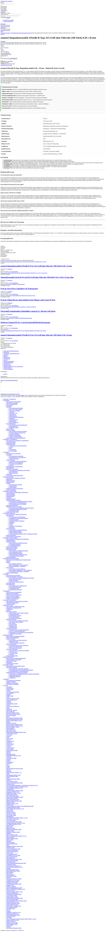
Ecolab (8, 767)
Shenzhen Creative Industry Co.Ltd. (14, 891)
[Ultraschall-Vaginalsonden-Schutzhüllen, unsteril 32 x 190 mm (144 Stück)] (18, 306)
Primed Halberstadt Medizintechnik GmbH (16, 863)
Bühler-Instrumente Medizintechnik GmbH (16, 732)
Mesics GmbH (9, 839)
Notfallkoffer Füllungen (14, 676)
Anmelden (8, 17)
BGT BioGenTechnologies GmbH (14, 718)
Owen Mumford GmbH (11, 854)
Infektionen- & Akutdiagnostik (16, 462)
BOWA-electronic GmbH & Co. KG (14, 725)
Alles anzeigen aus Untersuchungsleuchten (19, 629)
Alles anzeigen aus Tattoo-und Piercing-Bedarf (17, 601)
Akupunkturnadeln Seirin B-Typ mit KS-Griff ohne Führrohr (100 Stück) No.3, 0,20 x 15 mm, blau (37, 277)
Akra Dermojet (9, 693)
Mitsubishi (8, 841)
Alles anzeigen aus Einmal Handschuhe (18, 425)
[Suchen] (1, 5)
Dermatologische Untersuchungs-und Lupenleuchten (21, 632)
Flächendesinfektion (11, 498)
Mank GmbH (9, 826)
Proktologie (11, 527)
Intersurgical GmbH (10, 812)
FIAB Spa (8, 780)
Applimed (8, 701)
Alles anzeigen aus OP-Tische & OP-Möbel (19, 650)
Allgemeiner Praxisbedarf (12, 403)
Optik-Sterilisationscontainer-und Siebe (18, 554)
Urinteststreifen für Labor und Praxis (17, 457)
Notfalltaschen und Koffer (15, 675)
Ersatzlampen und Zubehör (15, 633)
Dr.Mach (8, 760)
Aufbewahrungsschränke (12, 655)
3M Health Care (10, 688)
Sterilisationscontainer (11, 549)
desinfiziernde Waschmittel (12, 511)
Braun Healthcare (10, 728)
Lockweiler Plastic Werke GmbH (13, 821)
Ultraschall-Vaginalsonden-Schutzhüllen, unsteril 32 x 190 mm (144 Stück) (28, 311)
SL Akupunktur (12, 449)
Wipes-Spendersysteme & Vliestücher (17, 504)
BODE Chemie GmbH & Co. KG (14, 720)
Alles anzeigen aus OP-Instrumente (17, 517)
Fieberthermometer (13, 419)
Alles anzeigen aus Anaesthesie (13, 680)
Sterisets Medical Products (12, 904)
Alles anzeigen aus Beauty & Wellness (18, 431)
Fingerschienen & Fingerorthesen (13, 594)
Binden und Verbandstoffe (12, 593)
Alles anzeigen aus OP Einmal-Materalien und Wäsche (21, 578)
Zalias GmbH (9, 925)
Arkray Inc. (9, 702)
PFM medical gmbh (10, 861)
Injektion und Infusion (8, 476)
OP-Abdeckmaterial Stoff (15, 587)
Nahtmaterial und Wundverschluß (11, 558)
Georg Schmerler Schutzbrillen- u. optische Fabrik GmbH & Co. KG (22, 785)
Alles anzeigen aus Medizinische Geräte (15, 606)
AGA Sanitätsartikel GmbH (12, 692)
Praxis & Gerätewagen (11, 644)
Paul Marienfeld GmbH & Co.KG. (14, 859)
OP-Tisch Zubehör (13, 653)
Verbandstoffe (6, 591)
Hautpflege (8, 497)
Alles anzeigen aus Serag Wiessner (17, 568)
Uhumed (8, 911)
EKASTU (8, 769)
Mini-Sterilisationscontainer (15, 552)
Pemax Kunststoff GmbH (12, 860)
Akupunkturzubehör (11, 441)
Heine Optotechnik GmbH (12, 795)
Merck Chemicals (10, 837)
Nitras (7, 845)
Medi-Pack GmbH (10, 828)
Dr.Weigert (8, 763)
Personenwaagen (13, 624)
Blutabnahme (9, 479)
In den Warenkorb (13, 58)
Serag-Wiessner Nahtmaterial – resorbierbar (19, 571)
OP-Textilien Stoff (10, 584)
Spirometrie (11, 412)
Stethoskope (12, 418)
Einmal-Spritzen (13, 487)
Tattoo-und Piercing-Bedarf (9, 600)
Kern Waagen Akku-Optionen (16, 622)
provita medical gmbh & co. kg (13, 865)
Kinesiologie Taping (11, 443)
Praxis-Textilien (9, 428)
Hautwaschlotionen (10, 495)
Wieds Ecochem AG (11, 921)
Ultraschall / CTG (13, 413)
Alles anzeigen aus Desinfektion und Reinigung (17, 492)
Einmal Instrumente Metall (15, 531)
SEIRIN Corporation (11, 886)
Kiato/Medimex (9, 816)
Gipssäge (8, 610)
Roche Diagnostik (10, 874)
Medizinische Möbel (8, 635)
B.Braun (8, 561)
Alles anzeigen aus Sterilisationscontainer (18, 550)
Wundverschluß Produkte (12, 572)
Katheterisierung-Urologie (12, 663)
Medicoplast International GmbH (13, 829)
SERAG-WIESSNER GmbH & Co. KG (15, 889)
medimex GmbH (10, 830)
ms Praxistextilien (10, 842)
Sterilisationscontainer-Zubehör (16, 556)
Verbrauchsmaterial (10, 603)
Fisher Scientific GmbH (11, 781)
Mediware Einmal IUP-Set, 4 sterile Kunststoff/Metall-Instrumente (25, 322)
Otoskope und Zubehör (14, 410)
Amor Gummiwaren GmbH (12, 698)
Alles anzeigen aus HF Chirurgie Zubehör (18, 613)
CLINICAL (9, 742)
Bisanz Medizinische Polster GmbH (14, 719)
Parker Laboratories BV (11, 856)
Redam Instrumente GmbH (12, 869)
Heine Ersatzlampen (13, 422)
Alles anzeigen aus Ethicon (15, 563)
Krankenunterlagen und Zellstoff (13, 659)
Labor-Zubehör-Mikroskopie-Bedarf (14, 475)
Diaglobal (8, 751)
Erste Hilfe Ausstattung (11, 667)
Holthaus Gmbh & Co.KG (12, 803)
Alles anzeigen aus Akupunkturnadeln (18, 445)
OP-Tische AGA (13, 651)
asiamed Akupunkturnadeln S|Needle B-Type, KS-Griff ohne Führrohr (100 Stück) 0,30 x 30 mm (36, 335)
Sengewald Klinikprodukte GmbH (14, 887)
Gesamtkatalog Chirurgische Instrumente (18, 518)
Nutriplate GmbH (10, 847)
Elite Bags (8, 771)
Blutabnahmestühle (10, 480)
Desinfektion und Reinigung (9, 491)
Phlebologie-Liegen (13, 641)
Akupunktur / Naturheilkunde (10, 439)
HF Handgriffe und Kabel (15, 615)
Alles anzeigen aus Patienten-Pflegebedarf (15, 658)
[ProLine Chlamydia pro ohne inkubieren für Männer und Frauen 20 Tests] (18, 295)
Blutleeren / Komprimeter (12, 683)
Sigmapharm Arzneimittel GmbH (13, 894)
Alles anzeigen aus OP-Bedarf (13, 575)
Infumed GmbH (10, 811)
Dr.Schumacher (9, 762)
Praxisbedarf (6, 400)
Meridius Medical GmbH (12, 838)
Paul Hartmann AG (10, 858)
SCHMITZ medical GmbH (12, 881)
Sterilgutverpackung (11, 541)
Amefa (7, 697)
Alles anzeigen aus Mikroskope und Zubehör (19, 470)
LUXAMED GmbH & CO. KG (13, 824)
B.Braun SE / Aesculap (11, 710)
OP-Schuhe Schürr (10, 583)
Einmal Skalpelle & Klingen (15, 532)
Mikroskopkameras (13, 473)
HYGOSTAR (9, 810)
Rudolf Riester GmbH (11, 876)
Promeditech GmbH (11, 864)
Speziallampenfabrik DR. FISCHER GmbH (16, 900)
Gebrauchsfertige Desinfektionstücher (17, 502)
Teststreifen (9, 454)
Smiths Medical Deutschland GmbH (14, 898)
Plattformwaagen (13, 627)
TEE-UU (8, 909)
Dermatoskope (12, 414)
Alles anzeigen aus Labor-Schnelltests (17, 461)
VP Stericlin (9, 917)
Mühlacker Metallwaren (11, 843)
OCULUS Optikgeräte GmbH (13, 849)
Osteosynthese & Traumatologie (13, 536)
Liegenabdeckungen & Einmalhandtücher (15, 438)
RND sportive (9, 873)
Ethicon (8, 562)
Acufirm (8, 690)
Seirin (10, 448)
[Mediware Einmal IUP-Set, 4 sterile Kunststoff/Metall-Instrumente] (16, 318)
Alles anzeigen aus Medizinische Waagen (18, 620)
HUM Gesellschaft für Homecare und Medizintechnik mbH (19, 806)
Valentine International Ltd (12, 913)
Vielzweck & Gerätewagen (15, 648)
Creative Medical (10, 747)
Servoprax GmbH (10, 890)
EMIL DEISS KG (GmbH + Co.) (14, 772)
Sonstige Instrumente (11, 535)
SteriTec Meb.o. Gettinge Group (13, 906)
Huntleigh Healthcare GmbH (13, 807)
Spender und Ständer (11, 489)
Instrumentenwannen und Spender (14, 506)
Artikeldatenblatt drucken (6, 65)
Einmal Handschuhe (11, 423)
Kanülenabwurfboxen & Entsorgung (14, 488)
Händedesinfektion (10, 493)
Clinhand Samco (10, 741)
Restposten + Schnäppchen (9, 399)
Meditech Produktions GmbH (13, 832)
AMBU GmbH (9, 696)
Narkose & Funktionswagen (15, 646)
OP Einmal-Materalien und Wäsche (14, 576)
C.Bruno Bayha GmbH (11, 733)
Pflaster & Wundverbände (12, 598)
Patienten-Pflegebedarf (8, 657)
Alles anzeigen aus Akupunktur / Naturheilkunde (17, 440)
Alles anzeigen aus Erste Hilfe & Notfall (15, 666)
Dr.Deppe (8, 759)
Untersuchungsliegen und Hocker (17, 642)
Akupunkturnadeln (10, 444)
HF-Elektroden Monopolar (15, 618)
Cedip (7, 737)
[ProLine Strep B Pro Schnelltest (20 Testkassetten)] (13, 284)
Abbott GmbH (9, 689)
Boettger (8, 721)
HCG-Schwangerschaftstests (15, 463)
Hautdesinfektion (10, 496)
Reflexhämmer (12, 421)
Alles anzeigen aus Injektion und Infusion (15, 478)
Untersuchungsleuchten (11, 628)
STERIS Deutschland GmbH (13, 903)
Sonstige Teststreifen (14, 458)
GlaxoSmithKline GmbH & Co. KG (14, 788)
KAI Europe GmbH (11, 814)
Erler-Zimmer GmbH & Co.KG (13, 775)
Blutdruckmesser (13, 416)
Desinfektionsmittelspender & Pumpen (18, 509)
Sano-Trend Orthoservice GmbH (13, 878)
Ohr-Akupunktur (13, 451)
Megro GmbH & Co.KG (12, 834)
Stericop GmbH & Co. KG (12, 902)
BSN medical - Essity (11, 731)
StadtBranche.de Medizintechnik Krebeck (10, 394)
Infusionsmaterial (10, 482)
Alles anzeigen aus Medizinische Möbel (15, 636)
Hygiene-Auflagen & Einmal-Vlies (17, 432)
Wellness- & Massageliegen (15, 436)
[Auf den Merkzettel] (1, 60)
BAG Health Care (10, 711)
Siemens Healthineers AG (12, 893)
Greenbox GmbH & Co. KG (12, 791)
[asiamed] (3, 41)
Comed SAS (9, 745)
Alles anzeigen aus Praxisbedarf (13, 401)
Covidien (8, 746)
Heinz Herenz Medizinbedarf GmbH (14, 797)
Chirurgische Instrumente (9, 513)
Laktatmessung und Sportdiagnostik (14, 466)
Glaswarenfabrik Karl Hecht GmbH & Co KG (17, 786)
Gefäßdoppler (9, 609)
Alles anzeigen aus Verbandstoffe (13, 592)
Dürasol (8, 766)
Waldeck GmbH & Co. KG (12, 920)
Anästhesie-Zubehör (11, 681)
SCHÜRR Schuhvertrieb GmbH (13, 884)
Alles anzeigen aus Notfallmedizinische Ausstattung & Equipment (24, 674)
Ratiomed (8, 868)
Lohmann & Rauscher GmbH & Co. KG (15, 823)
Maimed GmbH (10, 825)
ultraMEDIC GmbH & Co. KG (13, 912)
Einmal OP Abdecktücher (15, 579)
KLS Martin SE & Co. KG (12, 819)
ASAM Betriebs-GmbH (11, 703)
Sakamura (8, 877)
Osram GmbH (9, 852)
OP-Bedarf (5, 574)
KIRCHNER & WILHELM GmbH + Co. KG (17, 817)
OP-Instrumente (10, 515)
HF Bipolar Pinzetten (14, 614)
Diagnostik (8, 406)
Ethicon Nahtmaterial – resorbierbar (17, 566)
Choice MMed (9, 738)
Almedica (8, 694)
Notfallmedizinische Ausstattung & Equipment (16, 672)
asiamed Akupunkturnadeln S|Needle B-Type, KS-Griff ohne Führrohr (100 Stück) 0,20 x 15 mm (36, 266)
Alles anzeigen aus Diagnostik (16, 408)
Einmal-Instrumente (10, 528)
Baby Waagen (12, 623)
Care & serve (9, 734)
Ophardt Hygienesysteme (12, 850)
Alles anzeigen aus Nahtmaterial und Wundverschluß (18, 559)
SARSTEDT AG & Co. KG (12, 880)
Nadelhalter (11, 522)
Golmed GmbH (9, 789)
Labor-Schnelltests (10, 460)
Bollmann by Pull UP (11, 723)
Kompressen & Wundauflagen (13, 597)
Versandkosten (6, 53)
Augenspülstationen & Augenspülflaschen (18, 671)
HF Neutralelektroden (14, 616)
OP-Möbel (11, 654)
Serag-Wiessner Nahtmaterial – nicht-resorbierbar (20, 570)
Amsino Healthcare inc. (11, 699)
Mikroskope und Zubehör (12, 469)
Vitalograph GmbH (10, 916)
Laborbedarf (6, 452)
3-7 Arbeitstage (9, 61)
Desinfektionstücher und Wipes (13, 500)
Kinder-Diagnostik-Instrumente (16, 417)
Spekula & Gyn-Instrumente (15, 526)
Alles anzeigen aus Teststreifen (16, 456)
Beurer (7, 716)
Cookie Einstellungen (8, 369)
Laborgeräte (9, 474)
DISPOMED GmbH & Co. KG (13, 755)
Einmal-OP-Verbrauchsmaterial (16, 581)
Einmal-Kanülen (13, 486)
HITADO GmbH (10, 802)
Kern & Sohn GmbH (11, 815)
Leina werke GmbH (11, 820)
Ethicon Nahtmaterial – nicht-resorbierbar (18, 565)
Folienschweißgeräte (11, 557)
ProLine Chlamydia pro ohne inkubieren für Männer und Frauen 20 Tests (28, 300)
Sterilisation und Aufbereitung (10, 537)
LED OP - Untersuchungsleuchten (17, 631)
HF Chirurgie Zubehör (11, 611)
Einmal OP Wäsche (13, 580)
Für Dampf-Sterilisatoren (15, 544)
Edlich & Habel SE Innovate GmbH (14, 768)
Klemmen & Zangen (14, 519)
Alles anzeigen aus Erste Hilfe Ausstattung (19, 668)
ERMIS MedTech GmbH (12, 776)
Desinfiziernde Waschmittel (15, 589)
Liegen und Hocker (10, 639)
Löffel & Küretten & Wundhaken (16, 521)
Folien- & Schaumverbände (12, 596)
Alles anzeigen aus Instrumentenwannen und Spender (21, 508)
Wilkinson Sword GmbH (12, 922)
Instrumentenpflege (10, 540)
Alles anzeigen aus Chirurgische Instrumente (16, 514)
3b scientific (9, 686)
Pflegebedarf (9, 662)
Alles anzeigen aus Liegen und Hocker (18, 640)
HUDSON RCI (10, 804)
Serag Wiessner (9, 567)
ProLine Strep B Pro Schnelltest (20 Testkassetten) (19, 289)
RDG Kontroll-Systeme (11, 548)
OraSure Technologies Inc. (12, 851)
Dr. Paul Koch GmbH (11, 758)
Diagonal (8, 753)
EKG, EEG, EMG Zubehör (15, 409)
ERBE (7, 773)
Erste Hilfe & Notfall (8, 664)
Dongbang (8, 756)
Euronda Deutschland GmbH (13, 779)
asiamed (11, 447)
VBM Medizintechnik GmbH (13, 915)
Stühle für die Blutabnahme (12, 637)
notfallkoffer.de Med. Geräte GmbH (14, 846)
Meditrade (8, 833)
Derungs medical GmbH (12, 750)
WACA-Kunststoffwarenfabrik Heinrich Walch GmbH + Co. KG (21, 919)
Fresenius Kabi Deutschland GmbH (14, 782)
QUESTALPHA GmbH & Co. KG (14, 867)
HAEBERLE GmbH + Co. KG (13, 793)
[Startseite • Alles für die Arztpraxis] (6, 1)
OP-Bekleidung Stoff (14, 588)
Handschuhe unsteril (14, 427)
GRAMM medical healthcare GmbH (14, 790)
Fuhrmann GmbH (10, 784)
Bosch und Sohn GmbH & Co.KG (14, 724)
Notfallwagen (12, 677)
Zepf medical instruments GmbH (13, 928)
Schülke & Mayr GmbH (11, 882)
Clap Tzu (8, 740)
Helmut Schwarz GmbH (11, 798)
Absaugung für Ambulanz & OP (13, 607)
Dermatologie (9, 405)
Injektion (8, 483)
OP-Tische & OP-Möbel (11, 649)
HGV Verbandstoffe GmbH (12, 799)
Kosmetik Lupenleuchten (15, 435)
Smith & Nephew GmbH (12, 896)
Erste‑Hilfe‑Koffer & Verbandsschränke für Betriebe (21, 670)
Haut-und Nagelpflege (14, 434)
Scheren (11, 524)
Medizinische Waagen (11, 619)
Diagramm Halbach (10, 754)
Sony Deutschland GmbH (12, 899)
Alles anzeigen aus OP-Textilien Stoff (17, 585)
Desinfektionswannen (14, 510)
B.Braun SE (9, 709)
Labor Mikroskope (13, 471)
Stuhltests (11, 465)
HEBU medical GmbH (11, 794)
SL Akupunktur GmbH (11, 895)
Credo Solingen (9, 749)
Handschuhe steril (13, 426)
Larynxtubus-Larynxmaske (12, 684)
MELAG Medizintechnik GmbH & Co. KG (16, 836)
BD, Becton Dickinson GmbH (13, 714)
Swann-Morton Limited (11, 907)
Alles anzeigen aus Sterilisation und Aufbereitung (17, 539)
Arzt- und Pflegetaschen (11, 404)
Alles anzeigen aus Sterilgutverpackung (18, 543)
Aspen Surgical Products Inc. (13, 706)
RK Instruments (10, 872)
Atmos (7, 707)
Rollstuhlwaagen (13, 626)
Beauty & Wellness (10, 430)
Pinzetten (11, 523)
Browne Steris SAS (10, 729)
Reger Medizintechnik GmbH (13, 871)
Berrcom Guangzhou (11, 715)
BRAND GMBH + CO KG (12, 727)
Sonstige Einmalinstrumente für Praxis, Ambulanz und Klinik (23, 533)
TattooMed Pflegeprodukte (12, 602)
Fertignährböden (10, 467)
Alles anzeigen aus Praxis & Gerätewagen (18, 645)
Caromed (8, 736)
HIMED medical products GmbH (14, 801)
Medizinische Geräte (8, 605)
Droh (7, 764)
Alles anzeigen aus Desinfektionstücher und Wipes (20, 501)
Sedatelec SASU (10, 885)
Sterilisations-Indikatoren (12, 546)
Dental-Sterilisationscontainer (16, 553)
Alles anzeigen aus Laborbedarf (13, 453)
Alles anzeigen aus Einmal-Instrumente (18, 530)
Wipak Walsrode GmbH (11, 924)
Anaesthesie (6, 679)
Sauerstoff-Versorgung (11, 661)
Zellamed (8, 926)
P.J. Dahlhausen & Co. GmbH (13, 855)
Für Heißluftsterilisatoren (15, 545)
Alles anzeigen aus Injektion (15, 484)
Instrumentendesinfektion (12, 505)
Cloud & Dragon (10, 744)
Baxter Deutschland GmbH (12, 712)
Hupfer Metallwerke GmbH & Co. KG (15, 808)
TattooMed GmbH (10, 908)
